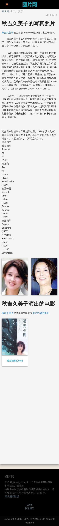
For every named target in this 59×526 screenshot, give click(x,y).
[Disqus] (29, 415)
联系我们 (29, 508)
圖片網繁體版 (12, 496)
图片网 (5, 11)
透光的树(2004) (40, 313)
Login (29, 504)
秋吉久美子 (8, 32)
